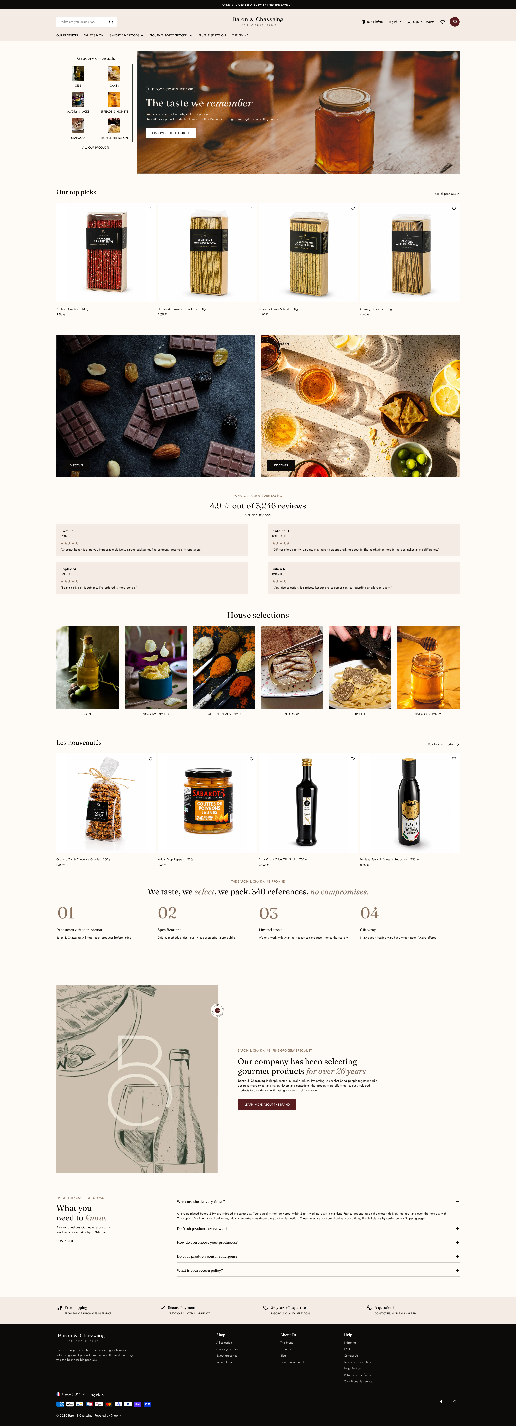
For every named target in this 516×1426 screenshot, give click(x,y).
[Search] (111, 21)
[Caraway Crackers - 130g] (410, 252)
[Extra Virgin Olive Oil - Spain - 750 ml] (308, 803)
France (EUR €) (72, 1394)
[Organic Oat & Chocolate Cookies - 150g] (106, 803)
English (393, 22)
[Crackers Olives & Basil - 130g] (308, 252)
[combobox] (86, 22)
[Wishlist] (442, 21)
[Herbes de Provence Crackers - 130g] (207, 252)
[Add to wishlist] (150, 208)
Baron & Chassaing (80, 1415)
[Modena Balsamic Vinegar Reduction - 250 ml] (410, 803)
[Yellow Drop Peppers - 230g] (207, 803)
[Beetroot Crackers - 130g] (106, 252)
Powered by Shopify (108, 1415)
